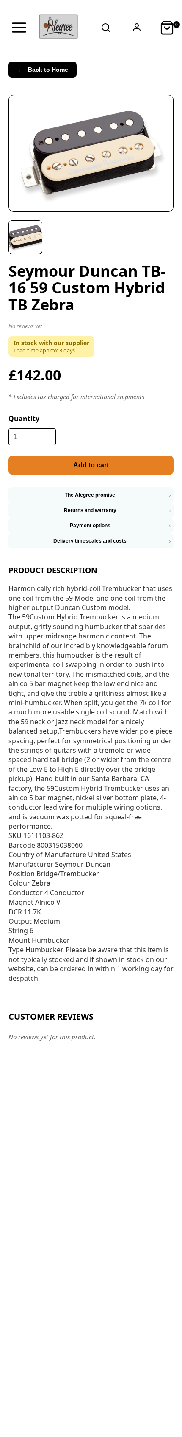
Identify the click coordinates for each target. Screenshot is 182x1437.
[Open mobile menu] (19, 27)
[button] (91, 327)
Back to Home (42, 69)
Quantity (23, 418)
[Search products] (106, 27)
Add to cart (91, 465)
